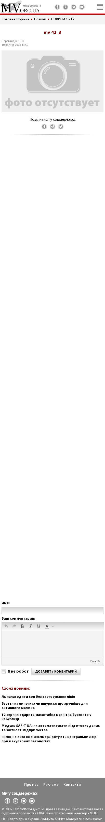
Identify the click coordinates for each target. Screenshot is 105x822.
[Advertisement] (52, 373)
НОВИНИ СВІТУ (62, 19)
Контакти (72, 785)
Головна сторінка (16, 19)
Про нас (31, 785)
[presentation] (6, 626)
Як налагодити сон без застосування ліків (38, 697)
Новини (40, 19)
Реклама (50, 785)
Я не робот (18, 672)
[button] (6, 627)
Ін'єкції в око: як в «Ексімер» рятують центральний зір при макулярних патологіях (49, 739)
